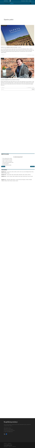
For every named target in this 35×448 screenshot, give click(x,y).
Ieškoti (33, 89)
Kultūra (2, 25)
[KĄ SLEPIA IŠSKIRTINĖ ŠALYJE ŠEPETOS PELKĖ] (17, 68)
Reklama (10, 446)
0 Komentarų (29, 87)
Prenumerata (6, 446)
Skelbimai (5, 443)
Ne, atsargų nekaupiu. (6, 163)
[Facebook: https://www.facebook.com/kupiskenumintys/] (10, 1)
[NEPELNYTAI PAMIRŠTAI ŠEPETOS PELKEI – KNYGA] (17, 35)
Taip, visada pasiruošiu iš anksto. (7, 158)
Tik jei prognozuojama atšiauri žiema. (8, 162)
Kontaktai (14, 446)
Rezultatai (32, 166)
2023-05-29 (3, 87)
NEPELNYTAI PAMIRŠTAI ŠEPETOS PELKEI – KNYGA (11, 47)
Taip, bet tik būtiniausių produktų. (7, 159)
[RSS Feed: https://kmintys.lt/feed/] (4, 434)
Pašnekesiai (9, 443)
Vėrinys (5, 25)
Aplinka (2, 58)
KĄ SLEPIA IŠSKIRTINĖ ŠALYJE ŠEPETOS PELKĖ (10, 79)
